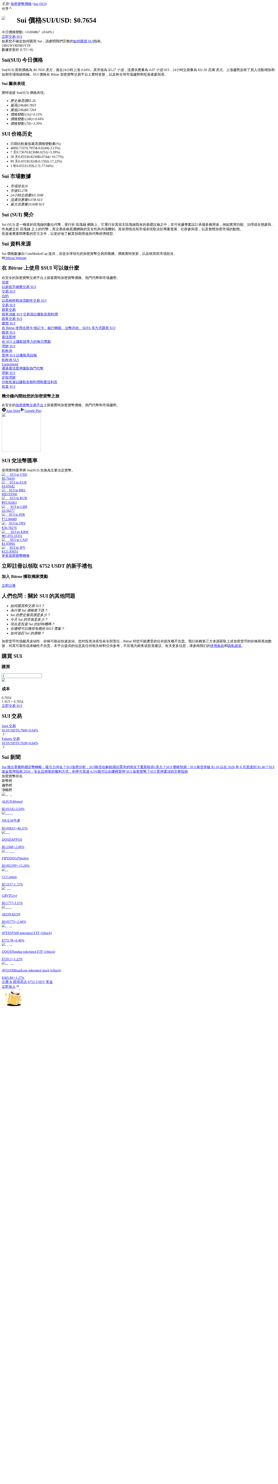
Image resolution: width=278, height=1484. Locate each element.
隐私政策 (235, 646)
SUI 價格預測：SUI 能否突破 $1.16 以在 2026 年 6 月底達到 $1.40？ (217, 767)
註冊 (11, 1276)
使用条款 (217, 646)
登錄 (5, 1276)
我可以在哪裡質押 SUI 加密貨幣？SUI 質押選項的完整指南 (143, 771)
